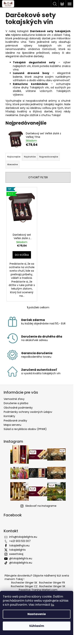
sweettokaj (16, 554)
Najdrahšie (30, 156)
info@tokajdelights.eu (23, 537)
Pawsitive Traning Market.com (38, 590)
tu (52, 605)
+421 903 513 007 (20, 541)
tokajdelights (17, 550)
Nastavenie (36, 614)
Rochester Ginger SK (24, 582)
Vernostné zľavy (14, 399)
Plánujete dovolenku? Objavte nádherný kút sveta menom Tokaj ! (37, 577)
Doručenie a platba (16, 403)
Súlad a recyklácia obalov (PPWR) (25, 429)
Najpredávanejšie (48, 156)
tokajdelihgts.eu (19, 545)
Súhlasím (36, 626)
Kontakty (9, 416)
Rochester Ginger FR (52, 582)
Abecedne (12, 164)
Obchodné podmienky (18, 407)
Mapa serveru (12, 425)
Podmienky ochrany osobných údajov (28, 412)
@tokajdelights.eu (20, 558)
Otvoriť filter (38, 177)
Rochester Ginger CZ (24, 586)
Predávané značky (15, 420)
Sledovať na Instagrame (40, 506)
